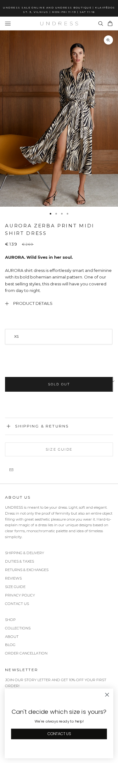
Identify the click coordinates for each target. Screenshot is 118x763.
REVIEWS (13, 578)
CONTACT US (17, 603)
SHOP (10, 619)
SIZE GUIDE (15, 587)
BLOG (10, 645)
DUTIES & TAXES (19, 561)
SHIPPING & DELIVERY (24, 553)
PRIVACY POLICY (20, 595)
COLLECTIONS (18, 628)
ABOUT (12, 636)
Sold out (59, 384)
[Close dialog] (107, 695)
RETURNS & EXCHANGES (26, 570)
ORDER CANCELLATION (26, 653)
